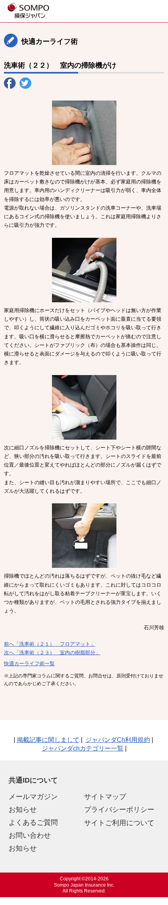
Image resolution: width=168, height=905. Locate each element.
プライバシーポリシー (119, 809)
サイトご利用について (119, 823)
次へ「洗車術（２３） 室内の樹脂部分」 (52, 652)
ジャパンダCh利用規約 (118, 739)
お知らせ (23, 809)
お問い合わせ (30, 835)
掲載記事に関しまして (48, 739)
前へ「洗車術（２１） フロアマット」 (49, 644)
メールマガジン (33, 797)
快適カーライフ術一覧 (29, 663)
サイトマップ (105, 797)
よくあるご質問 (33, 822)
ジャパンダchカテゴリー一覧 (82, 748)
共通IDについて (33, 780)
